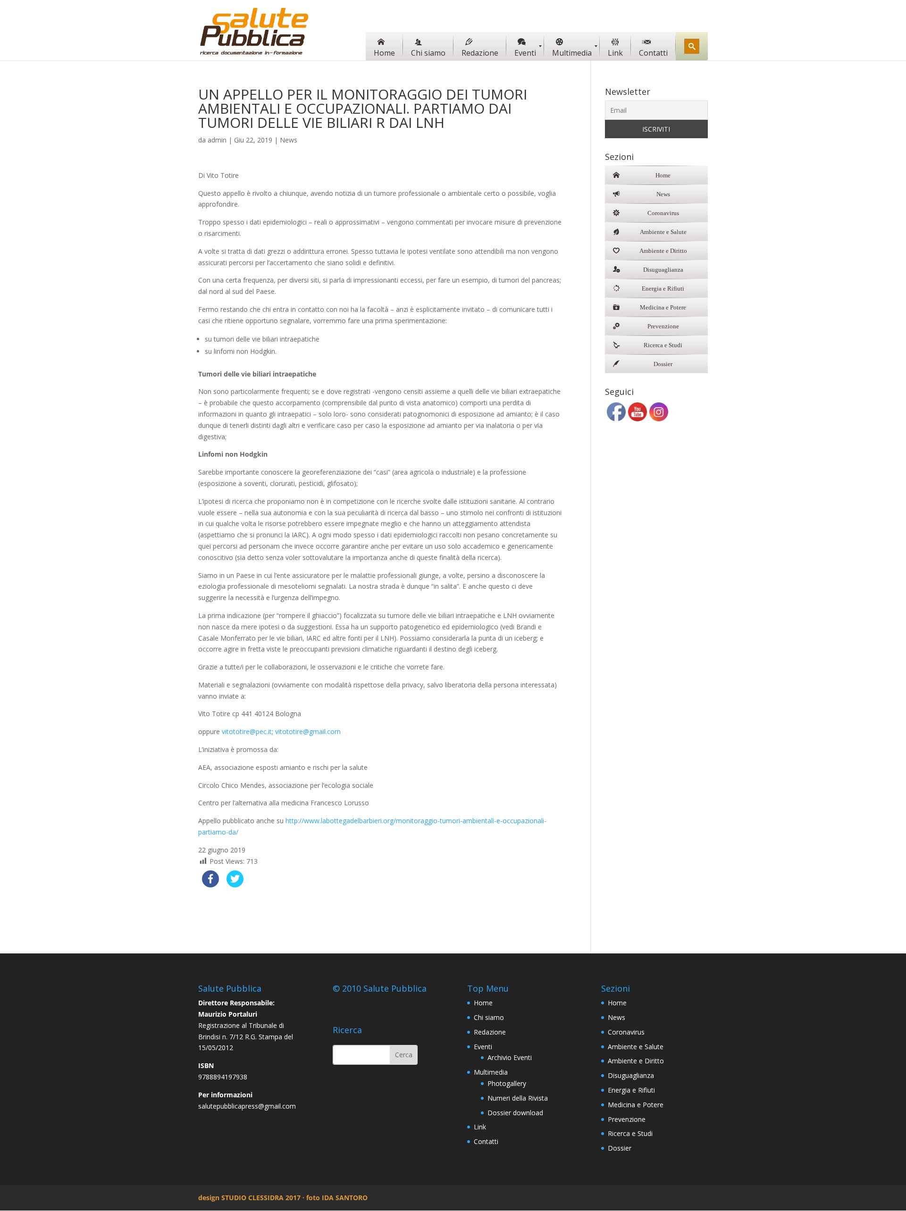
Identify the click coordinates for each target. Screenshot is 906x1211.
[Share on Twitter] (234, 884)
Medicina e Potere (635, 1104)
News (288, 139)
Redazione (490, 1031)
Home (483, 1002)
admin (217, 139)
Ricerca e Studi (630, 1133)
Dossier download (515, 1112)
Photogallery (506, 1083)
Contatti (486, 1141)
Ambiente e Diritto (636, 1060)
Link (480, 1126)
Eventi (483, 1046)
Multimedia (491, 1072)
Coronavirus (626, 1031)
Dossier (619, 1148)
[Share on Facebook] (210, 884)
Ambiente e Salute (635, 1046)
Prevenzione (627, 1119)
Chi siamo (489, 1017)
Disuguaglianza (631, 1075)
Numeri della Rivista (517, 1098)
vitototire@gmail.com (308, 731)
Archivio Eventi (509, 1057)
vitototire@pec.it (247, 731)
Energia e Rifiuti (631, 1090)
